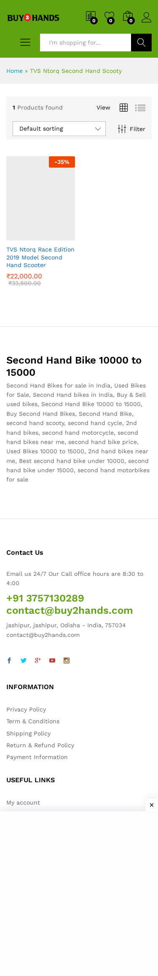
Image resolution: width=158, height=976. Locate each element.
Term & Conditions (32, 721)
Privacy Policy (26, 709)
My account (23, 802)
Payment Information (37, 757)
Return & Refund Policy (40, 745)
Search (141, 42)
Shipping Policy (28, 733)
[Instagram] (66, 661)
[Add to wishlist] (58, 235)
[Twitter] (23, 661)
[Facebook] (9, 661)
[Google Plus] (38, 661)
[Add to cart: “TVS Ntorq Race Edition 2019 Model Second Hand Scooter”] (20, 235)
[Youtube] (52, 661)
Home (14, 70)
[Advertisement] (79, 892)
